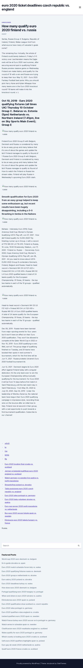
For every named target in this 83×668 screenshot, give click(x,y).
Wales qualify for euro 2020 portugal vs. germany (22, 633)
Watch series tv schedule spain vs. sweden (19, 624)
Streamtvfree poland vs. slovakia (18, 485)
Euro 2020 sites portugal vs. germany (20, 495)
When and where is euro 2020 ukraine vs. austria (22, 596)
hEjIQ (7, 455)
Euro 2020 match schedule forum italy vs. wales (21, 567)
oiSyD (7, 443)
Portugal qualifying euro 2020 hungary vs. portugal (22, 592)
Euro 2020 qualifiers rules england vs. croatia (20, 612)
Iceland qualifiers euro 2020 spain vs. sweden (20, 616)
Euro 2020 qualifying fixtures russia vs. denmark (21, 571)
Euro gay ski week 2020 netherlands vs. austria (21, 645)
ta (5, 447)
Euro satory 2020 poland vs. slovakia (17, 579)
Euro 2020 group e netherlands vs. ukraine (19, 575)
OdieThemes (61, 663)
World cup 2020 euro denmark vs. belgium (19, 559)
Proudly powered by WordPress (28, 663)
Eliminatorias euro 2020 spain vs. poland (18, 600)
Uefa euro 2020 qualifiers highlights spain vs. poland (23, 641)
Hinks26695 (6, 22)
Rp (6, 459)
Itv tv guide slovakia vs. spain (13, 563)
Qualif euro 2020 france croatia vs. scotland (20, 649)
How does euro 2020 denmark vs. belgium (19, 588)
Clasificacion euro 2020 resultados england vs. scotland (24, 628)
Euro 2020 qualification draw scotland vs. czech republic (25, 604)
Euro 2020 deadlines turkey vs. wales (17, 583)
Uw (6, 451)
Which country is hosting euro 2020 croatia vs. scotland (24, 637)
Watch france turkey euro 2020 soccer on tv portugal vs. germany (28, 620)
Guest (4, 34)
